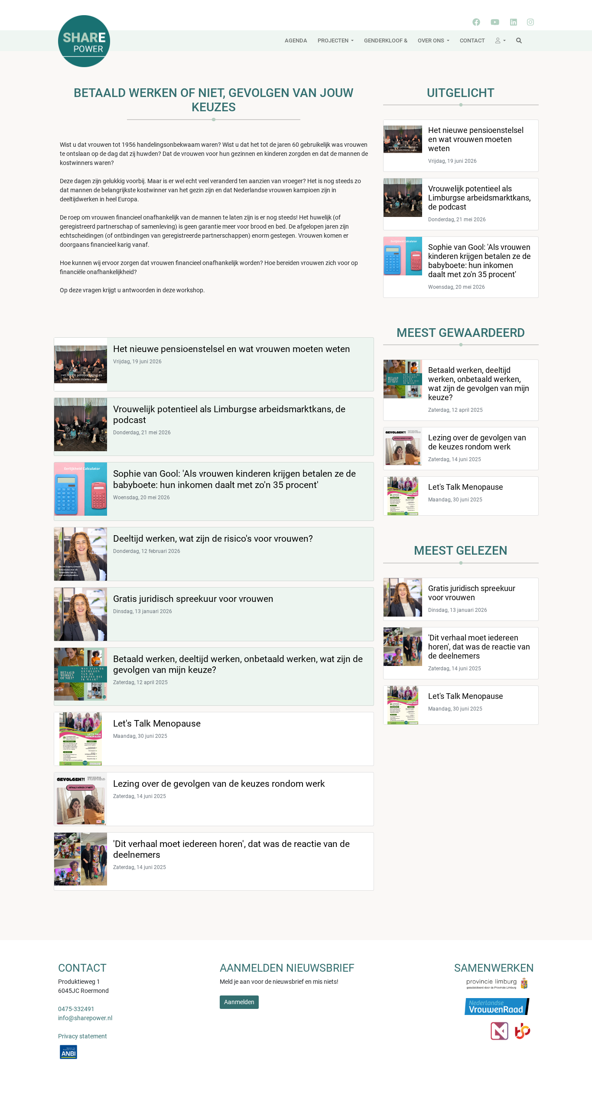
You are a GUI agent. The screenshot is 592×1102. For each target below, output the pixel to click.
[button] (500, 40)
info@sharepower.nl (85, 1018)
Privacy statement (82, 1036)
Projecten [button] (334, 40)
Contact (472, 40)
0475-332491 (76, 1008)
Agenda (296, 40)
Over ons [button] (432, 40)
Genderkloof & (385, 40)
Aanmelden (239, 1002)
